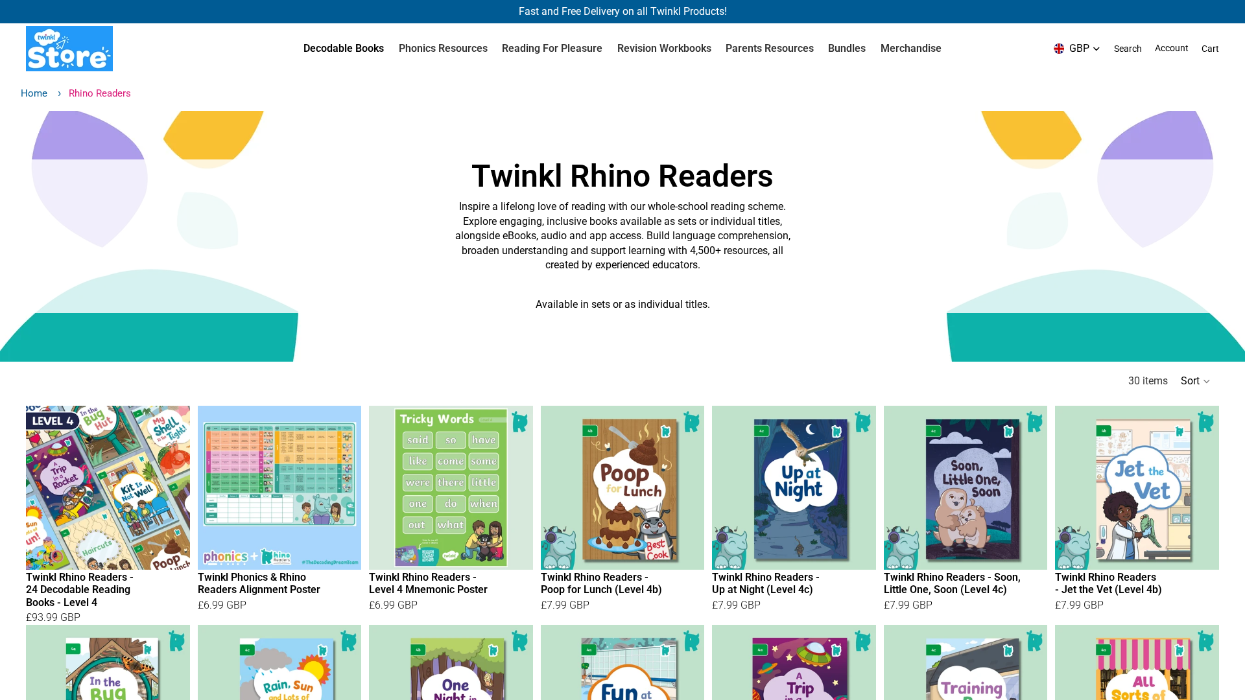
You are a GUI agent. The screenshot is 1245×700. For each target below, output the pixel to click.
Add (181, 549)
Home (34, 93)
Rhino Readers (100, 93)
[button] (1196, 381)
